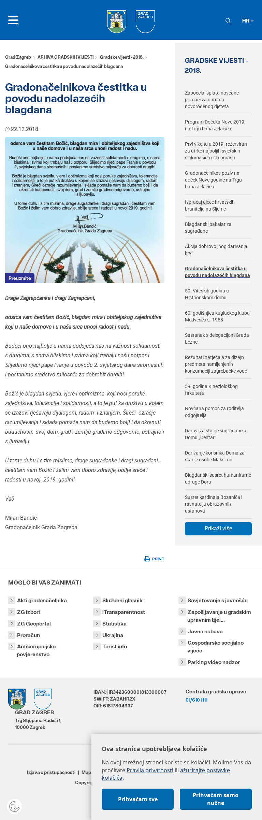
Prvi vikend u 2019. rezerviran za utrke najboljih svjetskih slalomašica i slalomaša (216, 150)
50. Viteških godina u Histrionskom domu (207, 294)
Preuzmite (20, 278)
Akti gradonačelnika (42, 600)
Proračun (28, 635)
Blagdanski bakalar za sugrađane (208, 227)
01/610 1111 (196, 700)
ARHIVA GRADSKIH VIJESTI (65, 57)
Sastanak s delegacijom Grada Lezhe (217, 338)
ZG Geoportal (34, 624)
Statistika (114, 624)
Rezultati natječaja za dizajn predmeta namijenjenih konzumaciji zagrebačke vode (216, 364)
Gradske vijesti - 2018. (122, 57)
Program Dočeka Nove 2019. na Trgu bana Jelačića (215, 125)
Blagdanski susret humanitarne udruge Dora (218, 478)
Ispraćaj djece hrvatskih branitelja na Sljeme (210, 205)
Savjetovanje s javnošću (218, 600)
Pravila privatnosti (150, 770)
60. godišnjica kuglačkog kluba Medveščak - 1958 (217, 316)
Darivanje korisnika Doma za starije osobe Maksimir (215, 456)
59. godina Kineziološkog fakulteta (211, 390)
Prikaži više (218, 528)
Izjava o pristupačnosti (51, 772)
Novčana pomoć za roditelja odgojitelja (214, 412)
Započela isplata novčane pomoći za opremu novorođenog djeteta (212, 99)
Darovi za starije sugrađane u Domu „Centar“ (215, 434)
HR (246, 21)
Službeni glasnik (122, 600)
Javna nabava (205, 631)
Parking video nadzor (214, 662)
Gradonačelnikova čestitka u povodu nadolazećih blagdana (217, 272)
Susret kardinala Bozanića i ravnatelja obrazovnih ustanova (213, 504)
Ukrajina (112, 635)
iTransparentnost (123, 612)
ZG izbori (28, 612)
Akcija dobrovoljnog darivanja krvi (216, 250)
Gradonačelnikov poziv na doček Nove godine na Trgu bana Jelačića (213, 179)
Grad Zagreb (18, 57)
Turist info (114, 646)
